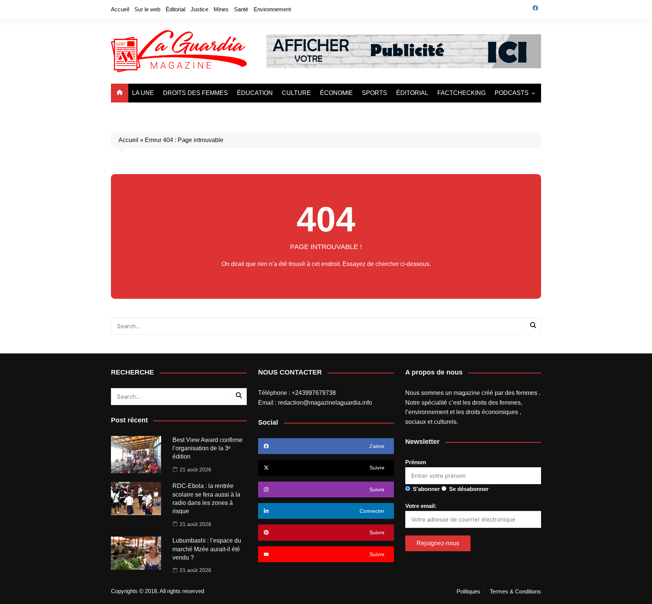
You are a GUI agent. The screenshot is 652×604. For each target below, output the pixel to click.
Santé (241, 9)
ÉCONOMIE (336, 93)
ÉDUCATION (255, 93)
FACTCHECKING (461, 93)
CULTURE (296, 93)
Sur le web (147, 9)
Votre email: (421, 506)
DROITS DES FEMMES (195, 93)
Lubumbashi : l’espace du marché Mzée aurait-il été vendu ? (206, 549)
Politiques (468, 592)
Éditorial (175, 9)
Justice (199, 9)
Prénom (415, 462)
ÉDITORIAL (412, 93)
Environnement (272, 9)
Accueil (120, 9)
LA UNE (143, 93)
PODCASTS (512, 93)
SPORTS (374, 93)
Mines (221, 9)
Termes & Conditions (515, 592)
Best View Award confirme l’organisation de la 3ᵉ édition (207, 448)
